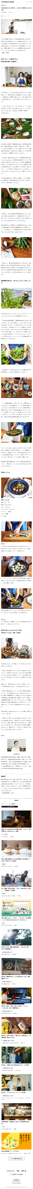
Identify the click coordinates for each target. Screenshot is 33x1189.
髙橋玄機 (14, 954)
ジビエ (7, 1153)
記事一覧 (23, 1170)
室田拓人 (25, 1153)
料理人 (11, 1070)
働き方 (10, 925)
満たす (3, 925)
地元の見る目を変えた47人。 (7, 952)
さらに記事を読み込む (16, 1158)
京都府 (5, 1013)
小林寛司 (15, 925)
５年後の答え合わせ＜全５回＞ (7, 1068)
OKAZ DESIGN (18, 1070)
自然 (6, 1070)
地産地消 (10, 1153)
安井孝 (29, 1153)
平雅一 (3, 1099)
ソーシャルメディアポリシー (16, 1183)
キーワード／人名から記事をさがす (8, 806)
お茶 (8, 954)
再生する (4, 893)
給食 (4, 1153)
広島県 (5, 954)
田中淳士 (19, 895)
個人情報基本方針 (16, 1179)
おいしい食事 (4, 834)
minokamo (11, 12)
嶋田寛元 (12, 836)
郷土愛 (8, 1013)
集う (7, 925)
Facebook (14, 1174)
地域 (2, 954)
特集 (18, 1170)
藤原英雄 (15, 1013)
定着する (4, 864)
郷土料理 (4, 12)
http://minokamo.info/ (17, 768)
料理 (9, 1070)
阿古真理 (16, 866)
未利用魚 (13, 895)
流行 (6, 866)
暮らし (11, 866)
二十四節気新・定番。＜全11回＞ (8, 1040)
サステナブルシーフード (17, 1153)
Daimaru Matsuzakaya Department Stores (16, 1187)
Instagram (20, 1174)
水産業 (8, 895)
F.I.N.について (11, 1170)
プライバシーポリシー (16, 1181)
